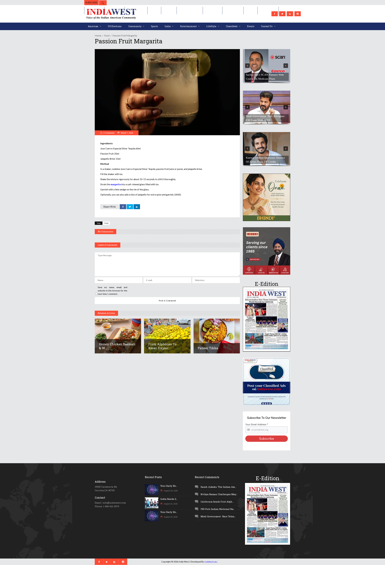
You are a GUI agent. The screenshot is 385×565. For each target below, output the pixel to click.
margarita (116, 184)
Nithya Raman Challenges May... (219, 494)
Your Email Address (256, 424)
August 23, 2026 (170, 504)
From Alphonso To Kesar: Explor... (162, 346)
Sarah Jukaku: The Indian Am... (218, 486)
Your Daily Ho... (168, 485)
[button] (266, 65)
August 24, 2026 (170, 490)
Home (98, 35)
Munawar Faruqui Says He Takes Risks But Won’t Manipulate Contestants (264, 157)
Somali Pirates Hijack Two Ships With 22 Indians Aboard (264, 118)
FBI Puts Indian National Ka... (218, 508)
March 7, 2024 (126, 133)
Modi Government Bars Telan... (218, 516)
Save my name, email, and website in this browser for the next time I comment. (112, 290)
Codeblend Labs (210, 562)
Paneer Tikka (208, 348)
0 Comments (109, 133)
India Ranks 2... (168, 498)
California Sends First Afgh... (217, 501)
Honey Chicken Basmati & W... (117, 346)
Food (106, 35)
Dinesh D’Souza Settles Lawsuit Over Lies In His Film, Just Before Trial (265, 74)
